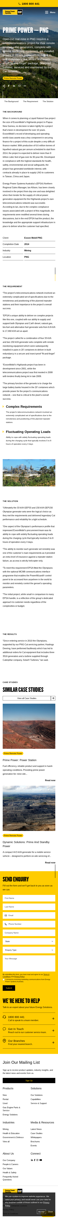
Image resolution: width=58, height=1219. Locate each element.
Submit (9, 988)
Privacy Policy (19, 977)
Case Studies (36, 1133)
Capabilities (36, 1099)
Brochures (35, 1141)
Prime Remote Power (13, 753)
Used (5, 1103)
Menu (52, 12)
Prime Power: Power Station (19, 760)
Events (34, 1145)
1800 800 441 (31, 3)
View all (6, 1141)
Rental (5, 1099)
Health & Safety (9, 1172)
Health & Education (11, 1133)
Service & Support (39, 1103)
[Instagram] (37, 1160)
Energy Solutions (10, 1114)
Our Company (9, 1160)
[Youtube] (40, 1160)
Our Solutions (37, 1095)
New (5, 1095)
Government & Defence (13, 1137)
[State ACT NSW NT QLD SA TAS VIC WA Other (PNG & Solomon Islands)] (29, 941)
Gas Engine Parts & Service (11, 1109)
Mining (5, 1129)
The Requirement (30, 101)
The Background (11, 101)
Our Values (8, 1168)
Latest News (36, 1129)
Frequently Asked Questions (10, 1178)
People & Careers (10, 1164)
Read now (50, 780)
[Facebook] (34, 1160)
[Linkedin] (32, 1160)
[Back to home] (13, 12)
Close (50, 1212)
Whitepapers (36, 1137)
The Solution (48, 101)
